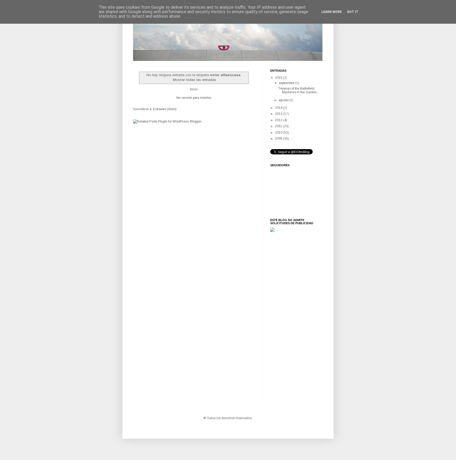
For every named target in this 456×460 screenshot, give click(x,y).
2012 (279, 120)
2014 (279, 108)
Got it (352, 12)
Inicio (194, 89)
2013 (279, 114)
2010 (279, 132)
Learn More (331, 12)
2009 (279, 138)
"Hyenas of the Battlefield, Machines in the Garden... (298, 90)
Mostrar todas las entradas (194, 80)
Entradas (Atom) (165, 109)
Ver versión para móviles (193, 98)
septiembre (287, 83)
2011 (279, 126)
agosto (284, 100)
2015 (279, 78)
